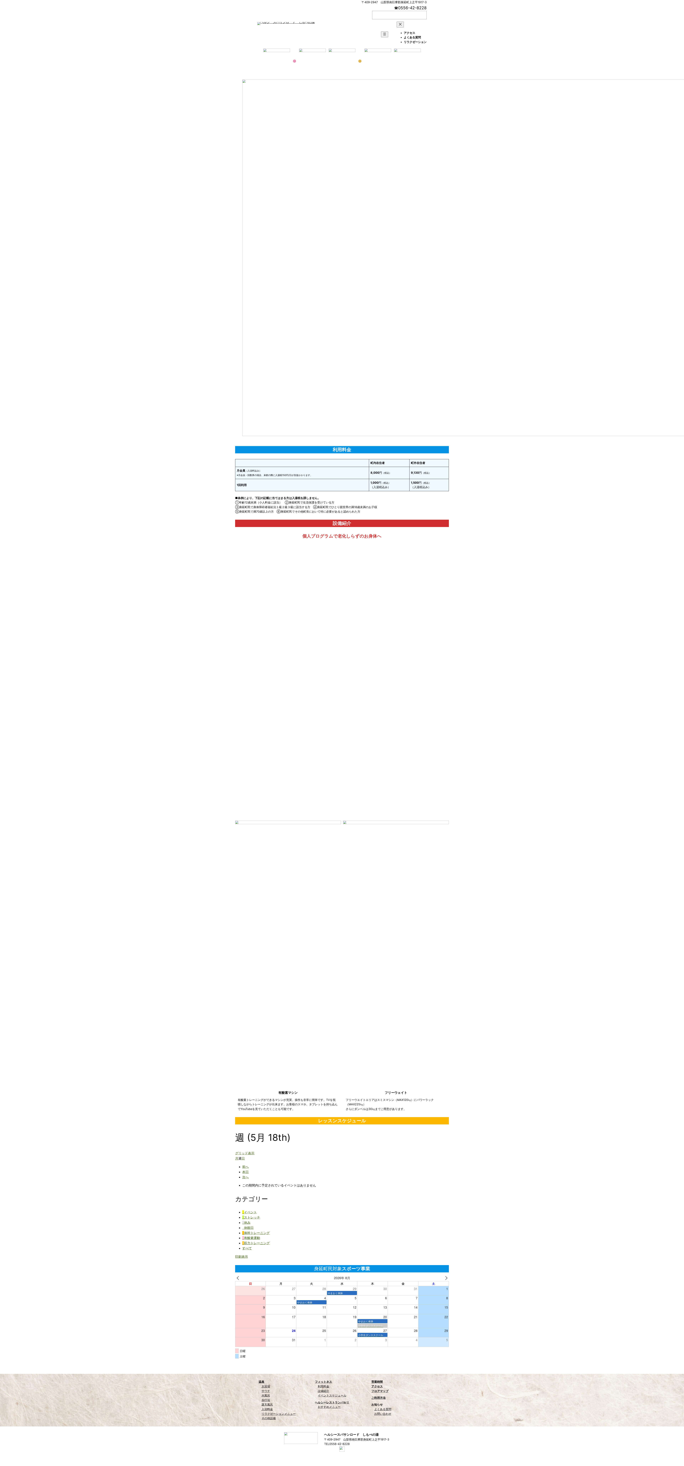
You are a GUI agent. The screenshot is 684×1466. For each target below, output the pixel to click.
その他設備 (268, 1418)
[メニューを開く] (384, 34)
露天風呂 (267, 1404)
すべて (247, 1248)
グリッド (244, 1153)
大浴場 (265, 1386)
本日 (245, 1172)
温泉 (261, 1381)
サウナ (265, 1391)
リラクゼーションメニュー (278, 1414)
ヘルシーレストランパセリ (332, 1402)
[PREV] (238, 1277)
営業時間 (377, 1381)
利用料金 (323, 1386)
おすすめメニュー (329, 1407)
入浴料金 (267, 1409)
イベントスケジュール (332, 1395)
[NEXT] (445, 1277)
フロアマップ (379, 1391)
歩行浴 (265, 1400)
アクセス (377, 1386)
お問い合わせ (382, 1414)
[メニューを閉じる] (400, 24)
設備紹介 (323, 1391)
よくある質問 (382, 1409)
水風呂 (265, 1395)
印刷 (241, 1256)
